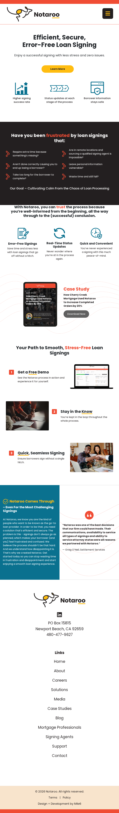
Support (59, 746)
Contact (59, 755)
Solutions (59, 689)
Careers (59, 680)
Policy (67, 797)
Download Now (76, 314)
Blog (59, 718)
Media (59, 699)
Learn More (57, 69)
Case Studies (60, 708)
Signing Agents (59, 736)
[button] (107, 13)
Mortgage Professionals (59, 727)
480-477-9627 (59, 634)
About (59, 670)
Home (59, 661)
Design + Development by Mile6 (59, 804)
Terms (52, 797)
